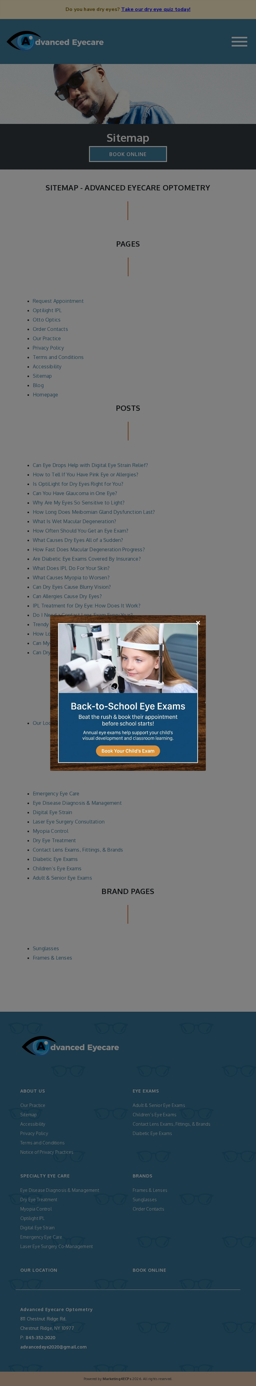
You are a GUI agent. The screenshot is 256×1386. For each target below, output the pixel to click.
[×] (128, 693)
